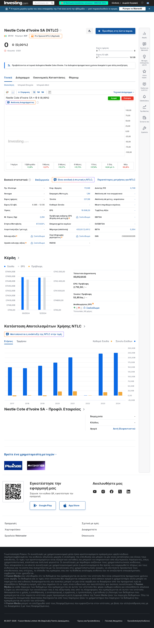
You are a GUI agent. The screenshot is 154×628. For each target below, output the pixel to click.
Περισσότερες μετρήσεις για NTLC (116, 179)
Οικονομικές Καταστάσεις (49, 77)
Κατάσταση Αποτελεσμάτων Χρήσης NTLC (43, 326)
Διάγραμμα (22, 77)
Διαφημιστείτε (89, 529)
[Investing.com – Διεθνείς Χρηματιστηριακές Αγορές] (16, 3)
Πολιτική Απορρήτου (113, 621)
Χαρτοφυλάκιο (12, 529)
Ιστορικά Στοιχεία (25, 85)
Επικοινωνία (88, 535)
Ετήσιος (8, 341)
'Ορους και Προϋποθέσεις (88, 621)
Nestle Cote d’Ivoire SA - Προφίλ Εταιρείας (42, 409)
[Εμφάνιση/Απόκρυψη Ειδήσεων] (49, 92)
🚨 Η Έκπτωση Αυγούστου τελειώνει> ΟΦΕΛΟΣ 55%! (83, 3)
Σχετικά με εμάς (90, 523)
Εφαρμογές (11, 523)
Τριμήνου (21, 341)
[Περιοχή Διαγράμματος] (13, 92)
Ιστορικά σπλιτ (43, 85)
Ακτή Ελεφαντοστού (124, 428)
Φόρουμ (74, 77)
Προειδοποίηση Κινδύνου (138, 621)
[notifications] (142, 2)
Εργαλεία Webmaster (16, 535)
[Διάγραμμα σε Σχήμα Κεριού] (7, 92)
